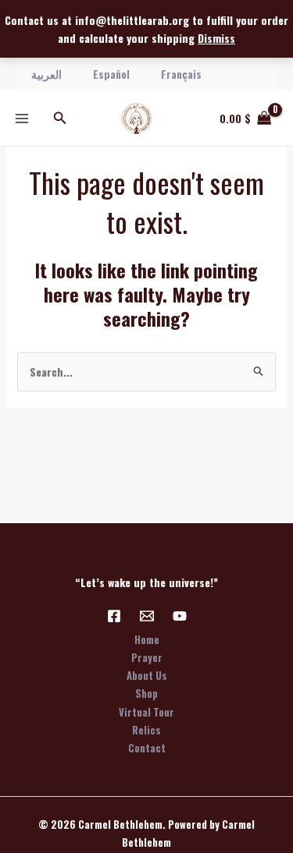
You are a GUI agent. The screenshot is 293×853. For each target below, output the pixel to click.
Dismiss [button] (216, 38)
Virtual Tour (146, 712)
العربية (46, 73)
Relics (146, 730)
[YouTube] (180, 616)
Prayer (147, 657)
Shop (146, 693)
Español (111, 73)
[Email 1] (147, 616)
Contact (147, 748)
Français (181, 73)
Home (146, 639)
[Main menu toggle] (22, 118)
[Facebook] (114, 616)
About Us (147, 675)
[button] (60, 118)
